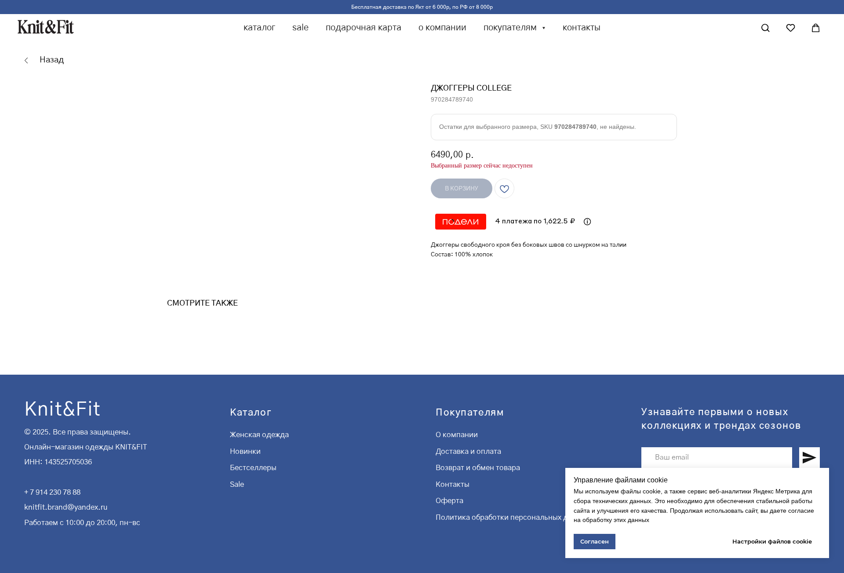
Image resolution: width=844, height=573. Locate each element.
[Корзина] (815, 27)
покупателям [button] (511, 27)
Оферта (449, 500)
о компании (442, 27)
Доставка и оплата (468, 451)
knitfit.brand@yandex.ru (65, 507)
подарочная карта (363, 27)
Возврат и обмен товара (478, 467)
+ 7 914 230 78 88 (52, 492)
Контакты (452, 484)
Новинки (245, 451)
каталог (259, 27)
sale (300, 27)
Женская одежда (259, 434)
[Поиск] (765, 27)
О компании (457, 434)
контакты (581, 27)
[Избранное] (790, 27)
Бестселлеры (253, 467)
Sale (237, 484)
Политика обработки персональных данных (512, 517)
